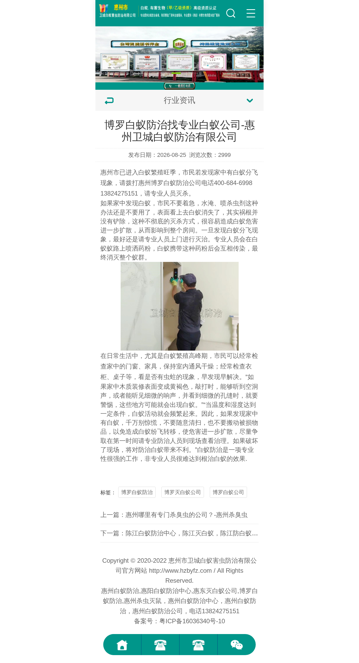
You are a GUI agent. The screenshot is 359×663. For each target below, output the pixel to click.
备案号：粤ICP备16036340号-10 (179, 621)
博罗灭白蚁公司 (182, 492)
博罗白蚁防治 (170, 182)
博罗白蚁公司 (228, 492)
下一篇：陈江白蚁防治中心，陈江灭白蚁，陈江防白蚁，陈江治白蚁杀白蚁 (204, 533)
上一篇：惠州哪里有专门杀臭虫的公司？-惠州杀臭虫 (174, 514)
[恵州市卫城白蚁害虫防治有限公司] (160, 10)
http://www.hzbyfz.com (180, 570)
